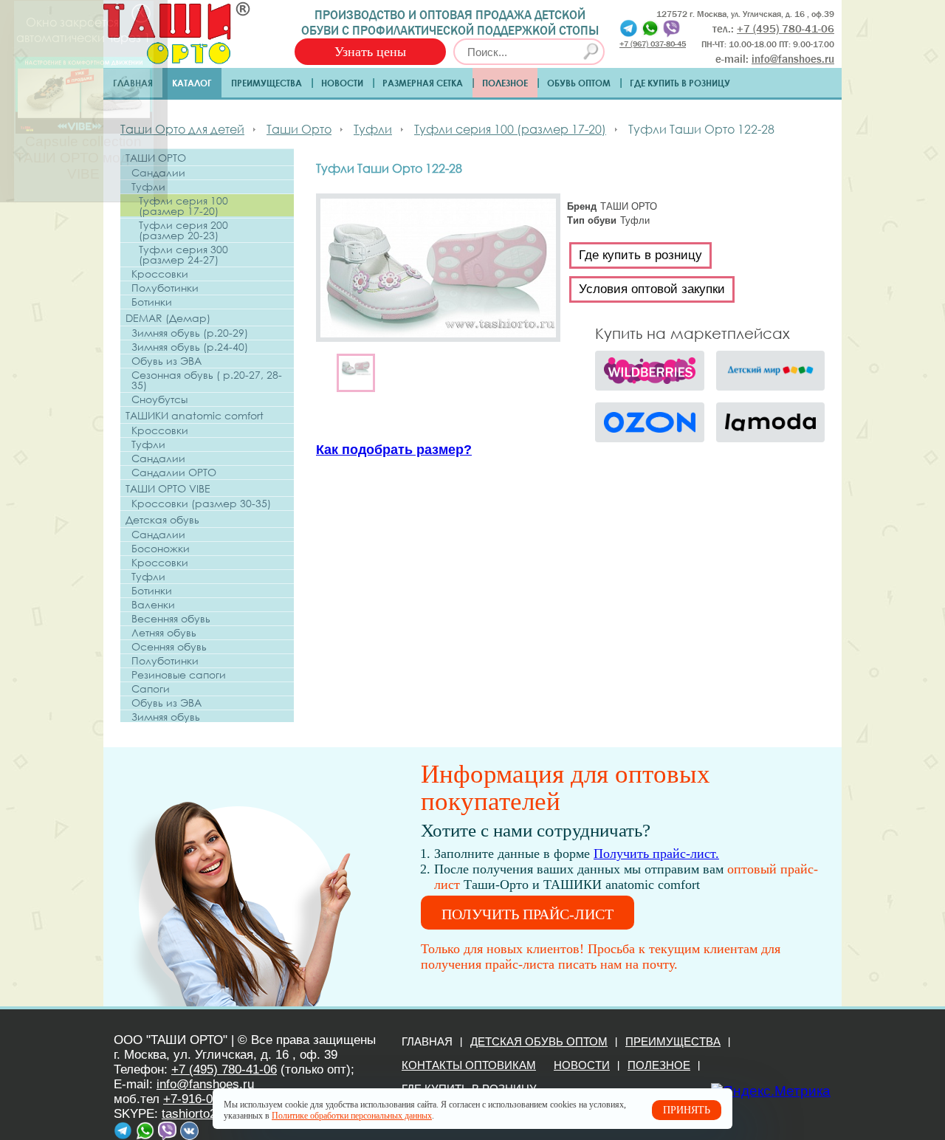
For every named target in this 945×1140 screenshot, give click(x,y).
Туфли (148, 187)
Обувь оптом (579, 83)
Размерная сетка (422, 83)
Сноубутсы (159, 399)
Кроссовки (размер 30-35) (201, 503)
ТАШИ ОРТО (156, 158)
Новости (342, 83)
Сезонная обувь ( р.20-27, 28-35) (206, 380)
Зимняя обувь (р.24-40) (189, 347)
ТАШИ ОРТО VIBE (168, 488)
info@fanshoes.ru (793, 59)
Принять (686, 1110)
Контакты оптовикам (469, 1065)
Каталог (192, 83)
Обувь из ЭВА (166, 361)
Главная (133, 83)
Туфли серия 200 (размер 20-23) (183, 230)
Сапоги (150, 689)
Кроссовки (159, 274)
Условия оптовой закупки (652, 289)
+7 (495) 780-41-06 (224, 1069)
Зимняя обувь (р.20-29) (189, 333)
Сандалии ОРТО (173, 472)
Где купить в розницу (680, 83)
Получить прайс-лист (527, 914)
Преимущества (266, 83)
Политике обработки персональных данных (352, 1115)
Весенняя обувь (170, 619)
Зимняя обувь (165, 717)
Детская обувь (162, 519)
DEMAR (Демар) (168, 318)
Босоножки (160, 548)
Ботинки (151, 302)
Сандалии (158, 173)
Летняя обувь (163, 633)
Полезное (505, 83)
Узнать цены (370, 51)
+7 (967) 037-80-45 (652, 43)
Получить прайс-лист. (656, 853)
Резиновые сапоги (178, 675)
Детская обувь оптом (539, 1041)
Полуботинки (165, 288)
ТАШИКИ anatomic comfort (195, 415)
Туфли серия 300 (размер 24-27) (183, 254)
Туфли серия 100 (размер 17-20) (183, 206)
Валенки (153, 605)
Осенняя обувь (169, 647)
